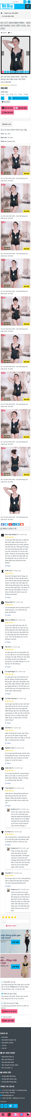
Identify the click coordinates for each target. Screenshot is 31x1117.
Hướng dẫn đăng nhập (9, 1082)
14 (11, 33)
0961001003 (8, 108)
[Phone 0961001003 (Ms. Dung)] (9, 1115)
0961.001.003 (9, 1020)
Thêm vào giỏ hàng (21, 98)
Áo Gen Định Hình (8, 16)
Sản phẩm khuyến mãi (9, 1040)
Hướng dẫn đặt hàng (8, 1076)
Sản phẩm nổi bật (7, 1043)
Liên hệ (4, 1048)
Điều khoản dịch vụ (8, 1057)
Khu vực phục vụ (7, 1068)
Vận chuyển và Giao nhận (10, 1065)
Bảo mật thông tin (8, 1059)
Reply (9, 566)
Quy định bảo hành (8, 1062)
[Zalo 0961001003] (10, 1106)
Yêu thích (7, 102)
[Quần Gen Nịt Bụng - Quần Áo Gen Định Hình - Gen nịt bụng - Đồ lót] (7, 6)
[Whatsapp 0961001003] (6, 1106)
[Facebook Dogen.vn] (1, 1106)
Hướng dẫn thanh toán (9, 1079)
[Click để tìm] (25, 1)
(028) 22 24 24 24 (10, 1011)
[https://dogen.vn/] (1, 13)
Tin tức (4, 1045)
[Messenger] (15, 1106)
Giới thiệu (5, 1037)
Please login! (11, 926)
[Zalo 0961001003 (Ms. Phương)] (15, 1115)
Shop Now (15, 942)
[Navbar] (28, 6)
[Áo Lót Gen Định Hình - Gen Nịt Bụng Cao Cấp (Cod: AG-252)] (15, 174)
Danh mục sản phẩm (11, 13)
